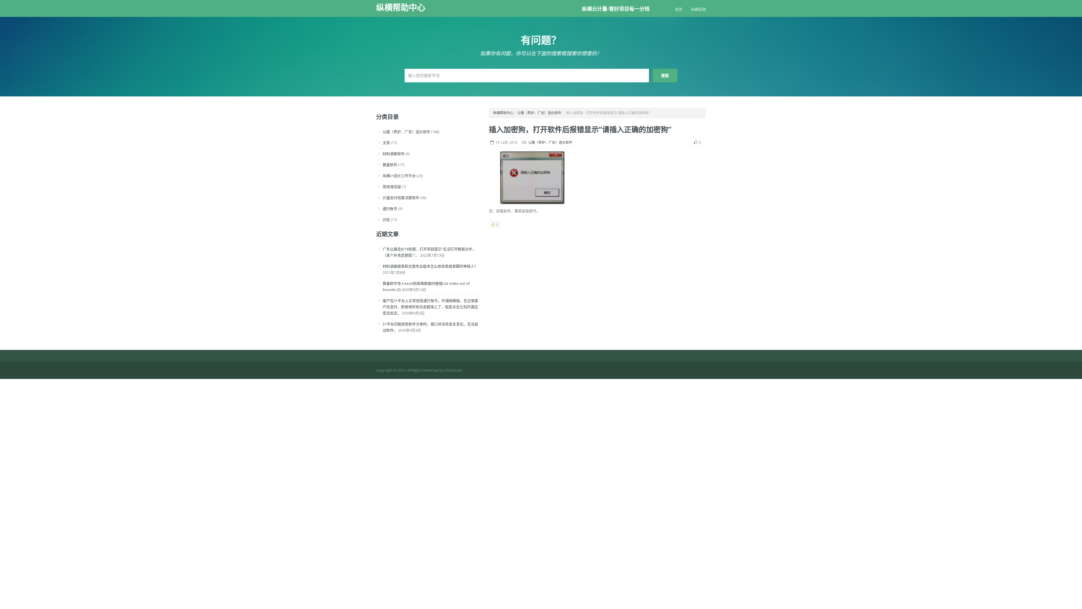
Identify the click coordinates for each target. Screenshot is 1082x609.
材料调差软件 (394, 153)
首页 (678, 9)
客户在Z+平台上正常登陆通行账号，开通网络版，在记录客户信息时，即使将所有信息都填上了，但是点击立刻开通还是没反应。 (430, 306)
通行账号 (390, 208)
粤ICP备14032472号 (480, 370)
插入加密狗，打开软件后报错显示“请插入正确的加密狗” (580, 129)
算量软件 (390, 164)
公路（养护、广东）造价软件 (406, 131)
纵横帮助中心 (400, 7)
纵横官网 (698, 9)
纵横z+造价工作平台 (399, 175)
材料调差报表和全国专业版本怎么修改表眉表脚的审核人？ (430, 266)
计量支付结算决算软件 (401, 197)
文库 (386, 142)
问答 (386, 219)
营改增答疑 (392, 186)
